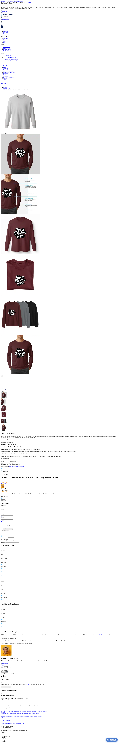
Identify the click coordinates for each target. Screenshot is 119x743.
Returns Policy (28, 713)
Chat (3, 665)
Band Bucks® (37, 716)
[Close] (1, 682)
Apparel (5, 78)
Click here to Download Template (16, 466)
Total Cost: (4, 669)
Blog (4, 42)
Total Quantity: (4, 666)
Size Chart (3, 505)
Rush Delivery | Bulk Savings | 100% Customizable (12, 1)
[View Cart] (1, 23)
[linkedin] (7, 708)
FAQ (4, 41)
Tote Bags (5, 74)
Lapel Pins (5, 76)
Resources (3, 714)
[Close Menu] (2, 27)
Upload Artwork (6, 47)
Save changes (7, 687)
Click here (101, 634)
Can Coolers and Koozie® (9, 72)
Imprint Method (4, 538)
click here (27, 684)
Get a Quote (3, 83)
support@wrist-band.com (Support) (12, 60)
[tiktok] (8, 65)
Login (4, 33)
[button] (59, 24)
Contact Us (34, 711)
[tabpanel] (59, 533)
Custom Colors (6, 48)
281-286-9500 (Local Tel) (10, 57)
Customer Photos (13, 716)
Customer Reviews (7, 39)
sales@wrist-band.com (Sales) (11, 59)
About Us (5, 38)
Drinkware (5, 73)
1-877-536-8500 (5, 663)
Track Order (9, 713)
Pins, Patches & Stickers (8, 77)
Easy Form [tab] (6, 530)
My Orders (5, 32)
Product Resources (21, 716)
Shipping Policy (17, 711)
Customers (3, 712)
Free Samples (22, 713)
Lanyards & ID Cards (8, 71)
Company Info (4, 709)
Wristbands (5, 69)
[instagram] (5, 65)
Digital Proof (3, 539)
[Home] (4, 86)
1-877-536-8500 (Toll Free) (11, 55)
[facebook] (2, 65)
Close (2, 687)
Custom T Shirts (6, 88)
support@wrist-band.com (18, 723)
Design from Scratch (8, 528)
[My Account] (1, 21)
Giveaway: (6, 667)
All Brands (5, 68)
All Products (6, 79)
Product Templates (7, 49)
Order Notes (3, 542)
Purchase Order (15, 713)
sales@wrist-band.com (7, 723)
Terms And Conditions (26, 711)
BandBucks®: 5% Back (8, 50)
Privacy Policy (11, 711)
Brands (4, 67)
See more (3, 500)
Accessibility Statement (42, 711)
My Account (6, 31)
